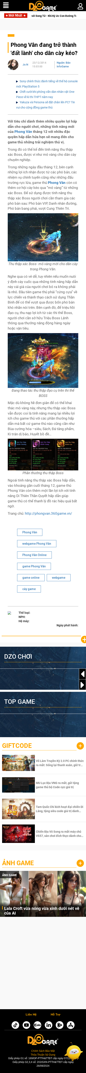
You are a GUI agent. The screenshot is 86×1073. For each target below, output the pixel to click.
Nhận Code (59, 763)
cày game (29, 589)
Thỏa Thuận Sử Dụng (43, 1054)
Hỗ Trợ (55, 1015)
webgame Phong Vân (36, 543)
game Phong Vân (34, 566)
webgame (58, 577)
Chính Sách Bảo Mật (43, 1050)
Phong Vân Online (34, 555)
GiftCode (17, 745)
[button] (82, 685)
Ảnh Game (18, 863)
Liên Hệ (31, 1015)
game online (30, 577)
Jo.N (25, 64)
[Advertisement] (43, 964)
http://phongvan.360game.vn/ (48, 513)
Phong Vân (23, 132)
